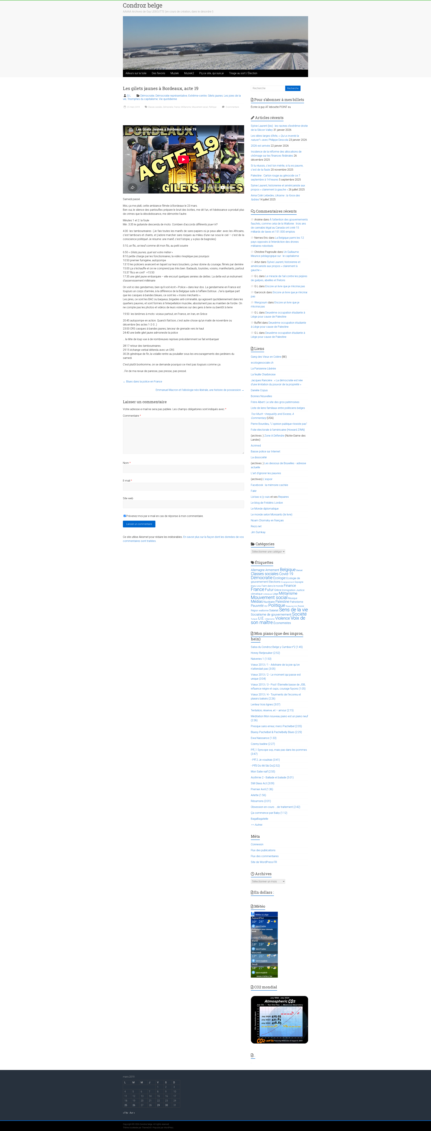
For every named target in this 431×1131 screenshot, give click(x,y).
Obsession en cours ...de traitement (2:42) (275, 807)
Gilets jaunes (215, 95)
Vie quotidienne (168, 99)
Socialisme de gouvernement (271, 614)
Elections (274, 581)
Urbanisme (270, 619)
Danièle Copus (259, 390)
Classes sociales (155, 107)
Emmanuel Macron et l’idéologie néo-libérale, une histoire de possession (200, 390)
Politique (212, 107)
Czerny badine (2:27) (263, 744)
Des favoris (158, 73)
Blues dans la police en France (142, 381)
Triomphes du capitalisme (142, 99)
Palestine (282, 602)
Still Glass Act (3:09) (262, 783)
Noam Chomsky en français (267, 520)
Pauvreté (257, 606)
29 (158, 1105)
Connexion (257, 844)
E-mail (127, 480)
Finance (290, 586)
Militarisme (186, 107)
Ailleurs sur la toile (136, 73)
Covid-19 (286, 574)
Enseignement (287, 582)
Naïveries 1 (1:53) (261, 658)
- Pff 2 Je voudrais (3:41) (265, 759)
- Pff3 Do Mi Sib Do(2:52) (265, 765)
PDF (266, 606)
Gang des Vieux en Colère (266, 356)
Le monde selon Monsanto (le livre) (271, 514)
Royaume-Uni (291, 606)
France (177, 107)
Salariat (273, 610)
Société (299, 614)
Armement (272, 570)
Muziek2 (189, 73)
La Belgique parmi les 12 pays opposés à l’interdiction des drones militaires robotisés (277, 241)
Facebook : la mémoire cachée (269, 485)
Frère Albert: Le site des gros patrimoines (275, 402)
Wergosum (260, 302)
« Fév (125, 1112)
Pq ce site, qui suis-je (211, 73)
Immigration (288, 590)
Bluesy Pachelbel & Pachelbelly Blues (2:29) (276, 732)
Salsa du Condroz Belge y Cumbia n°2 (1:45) (277, 647)
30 (166, 1105)
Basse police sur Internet (265, 451)
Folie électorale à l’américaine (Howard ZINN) (278, 429)
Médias (257, 601)
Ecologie (279, 578)
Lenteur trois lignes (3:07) (265, 704)
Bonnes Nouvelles (261, 396)
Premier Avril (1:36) (262, 789)
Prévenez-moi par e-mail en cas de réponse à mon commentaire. (165, 516)
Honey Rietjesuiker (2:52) (265, 652)
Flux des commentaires (265, 856)
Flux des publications (263, 850)
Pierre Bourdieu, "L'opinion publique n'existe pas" (279, 423)
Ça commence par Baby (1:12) (269, 812)
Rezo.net (256, 526)
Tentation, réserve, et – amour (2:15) (272, 710)
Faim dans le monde (272, 586)
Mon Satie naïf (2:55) (263, 771)
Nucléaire (269, 601)
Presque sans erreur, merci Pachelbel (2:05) (276, 726)
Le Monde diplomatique (265, 508)
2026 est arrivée (260, 145)
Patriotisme (296, 601)
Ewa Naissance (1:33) (263, 738)
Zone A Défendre (274, 435)
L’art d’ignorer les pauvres (266, 473)
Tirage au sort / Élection (243, 73)
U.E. (261, 618)
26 (133, 1105)
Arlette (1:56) (258, 795)
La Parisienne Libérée (263, 368)
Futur (269, 590)
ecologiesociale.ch (262, 362)
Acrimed (256, 445)
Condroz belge (142, 5)
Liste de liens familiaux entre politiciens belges (278, 408)
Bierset (299, 570)
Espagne (299, 582)
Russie (301, 606)
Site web (128, 498)
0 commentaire (232, 107)
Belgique (288, 569)
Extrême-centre (197, 95)
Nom (127, 463)
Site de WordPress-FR (264, 862)
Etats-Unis (256, 586)
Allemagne (258, 570)
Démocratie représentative (171, 95)
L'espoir (267, 479)
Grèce (277, 590)
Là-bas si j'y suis (260, 496)
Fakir (254, 491)
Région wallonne (260, 610)
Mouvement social (200, 107)
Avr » (132, 1112)
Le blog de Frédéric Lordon (267, 502)
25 (125, 1105)
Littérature (267, 594)
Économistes (282, 623)
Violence (282, 618)
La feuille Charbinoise (263, 374)
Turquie (254, 619)
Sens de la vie (293, 610)
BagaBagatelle (259, 818)
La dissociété (259, 457)
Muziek (175, 73)
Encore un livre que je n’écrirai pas (285, 286)
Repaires (283, 496)
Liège (275, 593)
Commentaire (132, 415)
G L (129, 95)
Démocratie (147, 95)
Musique (292, 598)
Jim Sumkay (258, 532)
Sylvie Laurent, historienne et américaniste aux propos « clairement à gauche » (275, 266)
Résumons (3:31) (261, 801)
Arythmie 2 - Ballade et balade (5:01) (272, 777)
